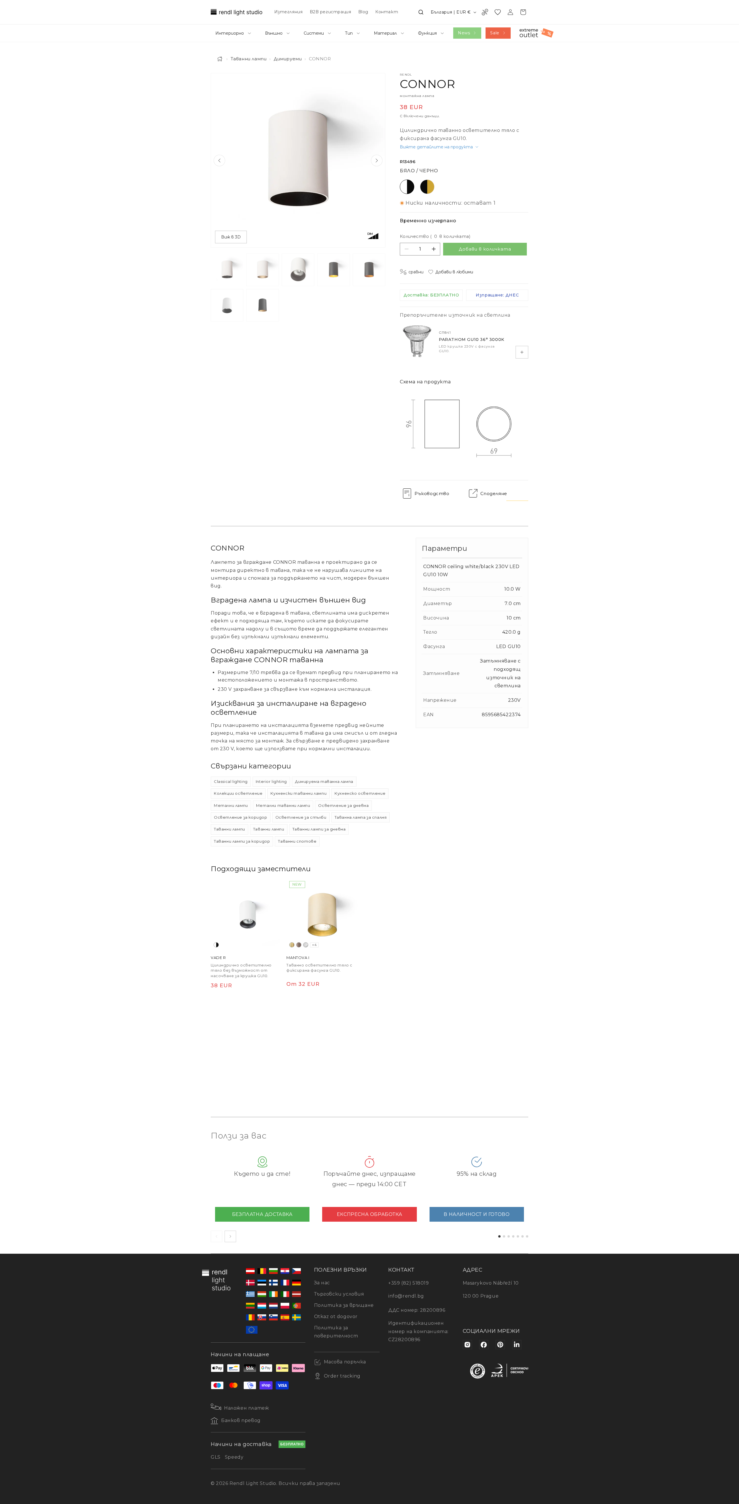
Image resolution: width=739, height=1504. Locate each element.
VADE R (218, 957)
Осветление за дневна (343, 805)
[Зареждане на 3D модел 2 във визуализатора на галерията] (262, 305)
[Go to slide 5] (518, 1236)
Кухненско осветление (360, 793)
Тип (349, 33)
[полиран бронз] (298, 944)
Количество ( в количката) (435, 236)
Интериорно (229, 33)
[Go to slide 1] (499, 1236)
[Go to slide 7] (527, 1236)
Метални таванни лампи (283, 805)
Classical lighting (231, 781)
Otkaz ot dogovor (336, 1316)
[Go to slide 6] (522, 1236)
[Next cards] (230, 1236)
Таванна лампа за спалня (361, 817)
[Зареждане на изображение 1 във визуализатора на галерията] (227, 269)
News (464, 33)
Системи (314, 33)
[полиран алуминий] (305, 944)
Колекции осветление (238, 793)
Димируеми (288, 58)
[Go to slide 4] (513, 1236)
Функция (427, 33)
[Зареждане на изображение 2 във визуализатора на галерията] (262, 269)
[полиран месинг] (291, 944)
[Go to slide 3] (508, 1236)
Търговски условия (339, 1294)
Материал (385, 33)
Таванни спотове (297, 841)
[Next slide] (376, 160)
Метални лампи (231, 805)
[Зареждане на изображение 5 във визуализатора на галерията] (369, 269)
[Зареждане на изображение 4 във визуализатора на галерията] (333, 269)
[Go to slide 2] (504, 1236)
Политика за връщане (344, 1305)
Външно (274, 33)
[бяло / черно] (216, 944)
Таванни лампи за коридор (242, 841)
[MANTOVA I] (322, 914)
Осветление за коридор (240, 817)
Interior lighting (271, 781)
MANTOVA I (297, 957)
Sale (494, 33)
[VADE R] (247, 914)
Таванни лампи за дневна (319, 829)
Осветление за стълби (300, 817)
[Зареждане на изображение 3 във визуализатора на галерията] (298, 269)
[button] (421, 12)
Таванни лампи (249, 58)
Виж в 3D (231, 237)
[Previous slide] (219, 160)
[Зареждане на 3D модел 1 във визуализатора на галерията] (227, 305)
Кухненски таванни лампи (298, 793)
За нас (322, 1282)
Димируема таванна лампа (324, 781)
